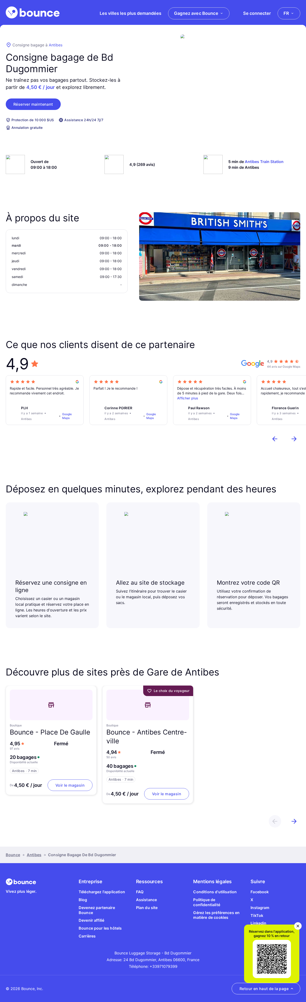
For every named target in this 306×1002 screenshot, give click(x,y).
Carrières (87, 936)
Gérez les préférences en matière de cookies (216, 915)
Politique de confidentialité (206, 902)
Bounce (13, 854)
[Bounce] (33, 12)
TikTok (257, 915)
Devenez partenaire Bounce (97, 910)
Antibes (55, 45)
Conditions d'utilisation (215, 891)
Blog (83, 899)
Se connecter (257, 13)
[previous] (275, 439)
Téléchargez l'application (102, 891)
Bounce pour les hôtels (100, 928)
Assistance (146, 899)
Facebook (260, 891)
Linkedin (258, 923)
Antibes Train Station (264, 161)
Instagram (260, 907)
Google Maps (67, 416)
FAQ (139, 891)
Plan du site (147, 907)
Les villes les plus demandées (130, 13)
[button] (33, 104)
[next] (294, 439)
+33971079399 (163, 966)
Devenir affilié (91, 920)
